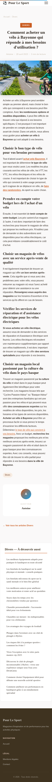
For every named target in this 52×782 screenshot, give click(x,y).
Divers (14, 17)
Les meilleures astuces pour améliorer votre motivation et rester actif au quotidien (25, 589)
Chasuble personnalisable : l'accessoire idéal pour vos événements (23, 608)
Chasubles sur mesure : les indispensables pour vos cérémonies (25, 618)
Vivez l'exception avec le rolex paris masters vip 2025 (22, 653)
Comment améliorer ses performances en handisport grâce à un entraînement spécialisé (24, 689)
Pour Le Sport (16, 3)
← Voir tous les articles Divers (18, 525)
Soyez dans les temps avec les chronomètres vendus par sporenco (22, 599)
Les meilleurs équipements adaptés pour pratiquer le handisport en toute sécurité (24, 561)
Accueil (6, 17)
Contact (6, 764)
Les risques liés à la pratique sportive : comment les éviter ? (23, 644)
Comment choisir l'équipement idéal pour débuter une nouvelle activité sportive (25, 678)
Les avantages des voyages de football (23, 626)
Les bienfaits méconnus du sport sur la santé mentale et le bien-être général (23, 580)
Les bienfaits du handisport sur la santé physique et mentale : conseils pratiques (24, 570)
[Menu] (46, 3)
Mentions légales (10, 759)
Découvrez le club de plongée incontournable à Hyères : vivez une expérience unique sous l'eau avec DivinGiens (22, 666)
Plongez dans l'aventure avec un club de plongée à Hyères (24, 634)
